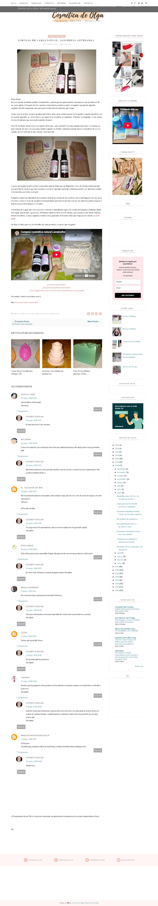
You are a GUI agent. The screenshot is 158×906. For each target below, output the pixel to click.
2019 (117, 462)
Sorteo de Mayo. (129, 329)
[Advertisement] (56, 842)
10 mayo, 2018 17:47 (33, 465)
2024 (117, 448)
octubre (120, 476)
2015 (117, 573)
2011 (117, 587)
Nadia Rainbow (29, 587)
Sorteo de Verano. (130, 367)
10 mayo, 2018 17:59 (33, 523)
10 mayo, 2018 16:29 (29, 549)
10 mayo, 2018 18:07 (33, 568)
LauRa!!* (25, 677)
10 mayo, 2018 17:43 (33, 420)
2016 (117, 570)
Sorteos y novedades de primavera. (52, 372)
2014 (117, 577)
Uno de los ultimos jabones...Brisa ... (81, 372)
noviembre (121, 472)
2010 (117, 590)
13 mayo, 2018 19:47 (28, 739)
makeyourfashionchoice (35, 735)
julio (119, 486)
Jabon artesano (42, 314)
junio (119, 489)
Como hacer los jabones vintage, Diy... (21, 372)
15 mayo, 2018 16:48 (33, 761)
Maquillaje (36, 3)
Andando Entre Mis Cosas (125, 638)
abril (119, 553)
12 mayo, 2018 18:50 (34, 707)
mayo (119, 493)
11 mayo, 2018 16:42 (28, 636)
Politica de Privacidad (92, 903)
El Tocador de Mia (32, 487)
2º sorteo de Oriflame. (132, 341)
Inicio (13, 3)
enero (119, 563)
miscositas (119, 651)
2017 (117, 566)
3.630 (66, 860)
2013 (117, 580)
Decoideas (61, 3)
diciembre (121, 469)
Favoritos (24, 3)
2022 (117, 452)
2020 (117, 459)
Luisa (24, 632)
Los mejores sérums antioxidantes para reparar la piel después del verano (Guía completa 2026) (126, 656)
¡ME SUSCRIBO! (128, 295)
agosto (120, 482)
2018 (117, 465)
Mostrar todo (139, 666)
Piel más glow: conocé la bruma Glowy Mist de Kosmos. (127, 621)
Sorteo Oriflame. (130, 316)
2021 (117, 455)
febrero (120, 560)
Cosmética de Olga (77, 903)
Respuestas (23, 411)
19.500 (97, 860)
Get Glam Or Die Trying (125, 618)
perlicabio (27, 545)
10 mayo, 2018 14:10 (28, 491)
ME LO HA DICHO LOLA (125, 629)
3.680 (35, 860)
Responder (97, 409)
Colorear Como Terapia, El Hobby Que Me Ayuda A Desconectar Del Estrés (125, 642)
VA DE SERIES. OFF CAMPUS (126, 631)
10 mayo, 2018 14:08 (29, 443)
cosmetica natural (56, 36)
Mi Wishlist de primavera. (127, 519)
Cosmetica (49, 3)
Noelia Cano (28, 394)
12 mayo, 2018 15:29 (29, 681)
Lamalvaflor (54, 314)
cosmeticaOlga (52, 44)
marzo (120, 556)
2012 (117, 583)
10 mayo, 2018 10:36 (29, 398)
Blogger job (74, 3)
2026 (117, 445)
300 (128, 860)
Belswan (26, 439)
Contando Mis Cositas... (124, 607)
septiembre (122, 479)
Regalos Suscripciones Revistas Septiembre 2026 (127, 610)
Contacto (88, 3)
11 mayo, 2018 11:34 (28, 591)
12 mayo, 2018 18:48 (33, 610)
